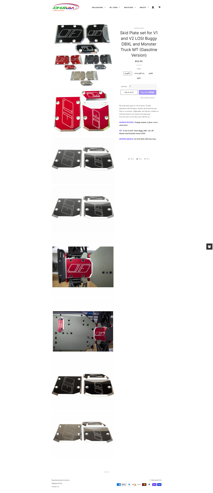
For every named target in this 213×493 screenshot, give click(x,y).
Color (139, 69)
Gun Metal (139, 73)
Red (139, 78)
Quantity (124, 86)
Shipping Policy (57, 483)
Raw (151, 73)
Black (128, 73)
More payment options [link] (147, 97)
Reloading (98, 7)
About (143, 7)
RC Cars (114, 7)
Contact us (55, 487)
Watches (129, 7)
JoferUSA (158, 480)
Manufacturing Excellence (61, 480)
